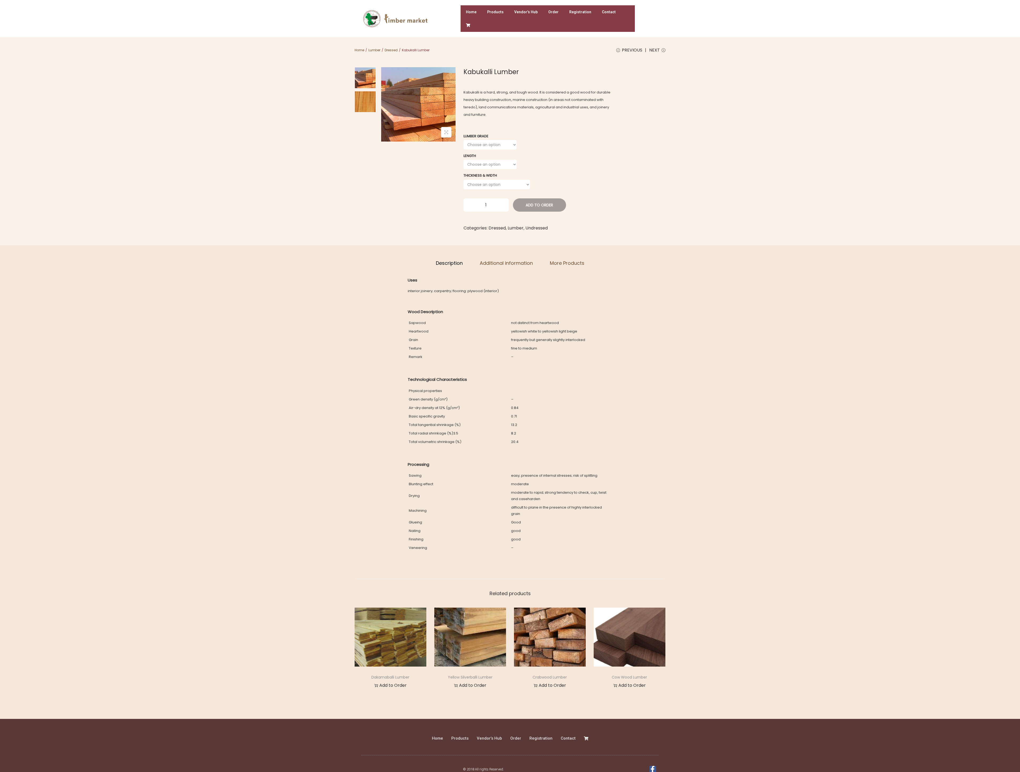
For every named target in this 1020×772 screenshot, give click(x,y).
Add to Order (539, 205)
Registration (580, 12)
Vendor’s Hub (526, 12)
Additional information (506, 263)
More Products (567, 263)
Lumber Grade (476, 136)
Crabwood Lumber (550, 677)
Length (470, 155)
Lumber (374, 50)
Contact (609, 12)
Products (495, 12)
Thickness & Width (480, 175)
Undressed (536, 228)
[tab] (449, 263)
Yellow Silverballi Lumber (470, 677)
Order (553, 12)
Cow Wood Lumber (629, 677)
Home (471, 12)
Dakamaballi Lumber (390, 677)
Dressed (391, 50)
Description (449, 263)
